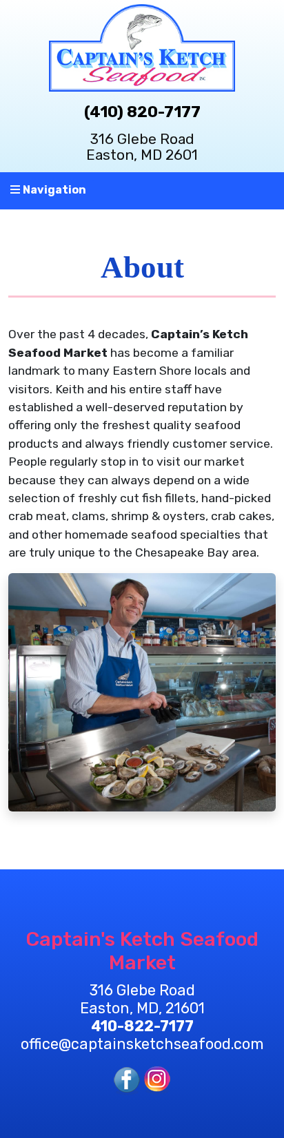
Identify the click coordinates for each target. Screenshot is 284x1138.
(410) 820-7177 (142, 112)
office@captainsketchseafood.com (142, 1044)
